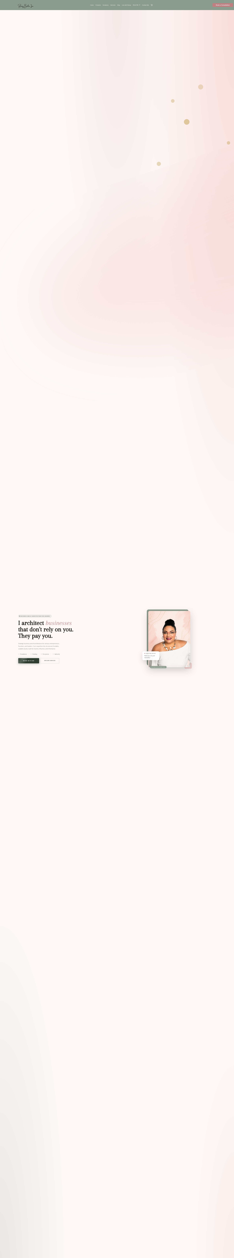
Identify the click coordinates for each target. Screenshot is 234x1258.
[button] (139, 5)
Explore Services (49, 660)
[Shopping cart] (152, 5)
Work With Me (28, 661)
